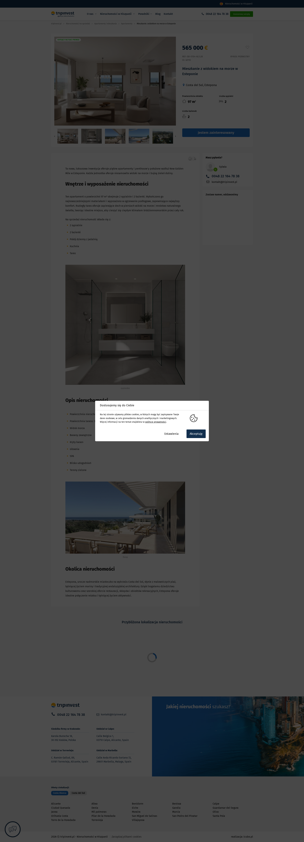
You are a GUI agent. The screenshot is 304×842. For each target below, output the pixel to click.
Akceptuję (196, 434)
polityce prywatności (155, 422)
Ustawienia (171, 434)
